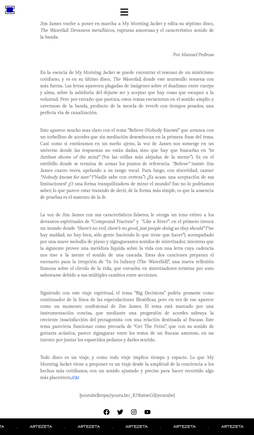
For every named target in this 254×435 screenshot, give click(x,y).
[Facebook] (106, 412)
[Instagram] (134, 412)
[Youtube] (147, 412)
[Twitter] (120, 412)
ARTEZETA (36, 426)
